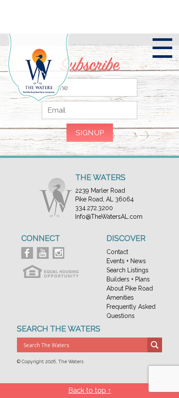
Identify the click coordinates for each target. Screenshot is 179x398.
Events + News (126, 261)
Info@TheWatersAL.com (109, 216)
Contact (117, 251)
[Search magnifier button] (154, 345)
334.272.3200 (94, 207)
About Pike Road (129, 288)
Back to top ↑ (89, 390)
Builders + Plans (128, 279)
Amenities (120, 297)
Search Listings (127, 270)
